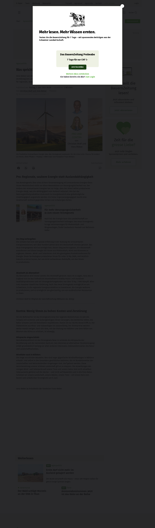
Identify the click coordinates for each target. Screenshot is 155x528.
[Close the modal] (122, 6)
